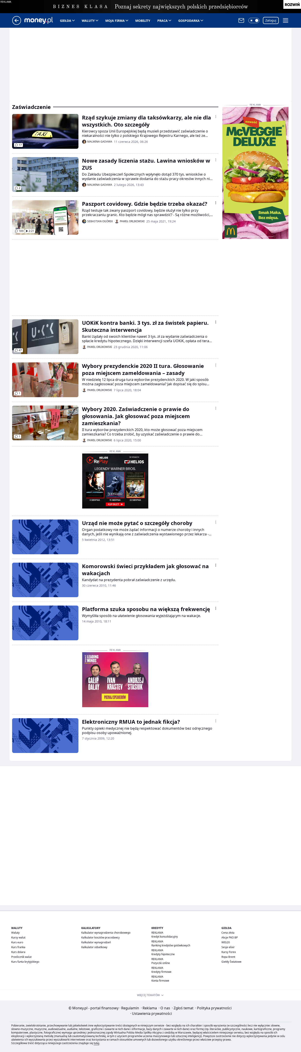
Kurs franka (18, 947)
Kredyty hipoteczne (163, 954)
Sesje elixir (228, 947)
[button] (253, 20)
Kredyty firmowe (161, 972)
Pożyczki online (160, 963)
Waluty (88, 20)
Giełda (65, 20)
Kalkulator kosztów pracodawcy (100, 937)
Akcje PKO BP (229, 937)
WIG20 (225, 942)
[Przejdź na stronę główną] (16, 23)
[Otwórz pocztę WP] (241, 20)
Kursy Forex (228, 952)
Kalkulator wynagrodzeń (96, 942)
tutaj (96, 1043)
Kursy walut (18, 937)
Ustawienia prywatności (151, 1013)
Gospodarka (189, 20)
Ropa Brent (228, 957)
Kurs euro (17, 942)
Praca (162, 20)
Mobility (142, 20)
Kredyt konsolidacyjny (164, 936)
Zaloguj (270, 20)
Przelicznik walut (21, 957)
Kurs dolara (18, 952)
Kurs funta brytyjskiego (25, 962)
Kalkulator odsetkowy (94, 947)
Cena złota (227, 932)
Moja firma (115, 20)
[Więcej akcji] (215, 116)
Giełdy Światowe (231, 962)
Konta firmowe (160, 980)
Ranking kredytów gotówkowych (170, 945)
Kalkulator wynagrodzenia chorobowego (105, 932)
